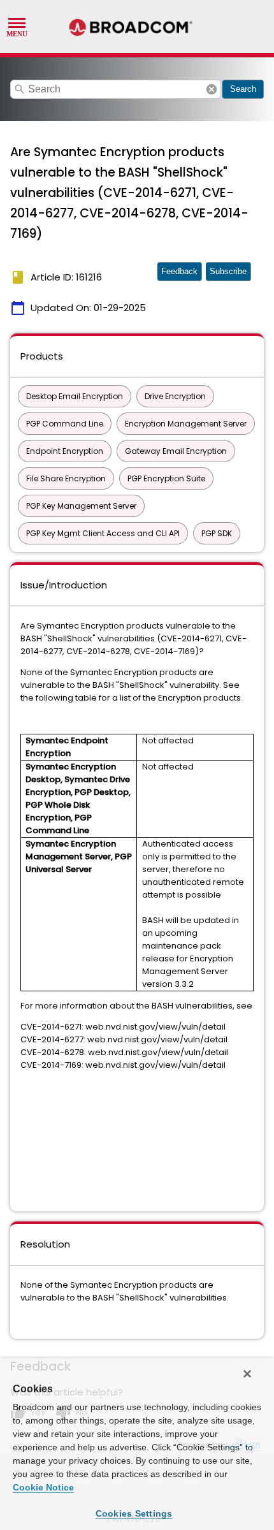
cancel (211, 89)
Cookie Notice (43, 1487)
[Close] (247, 1374)
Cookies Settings (134, 1513)
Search (243, 89)
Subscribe (228, 271)
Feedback (179, 271)
